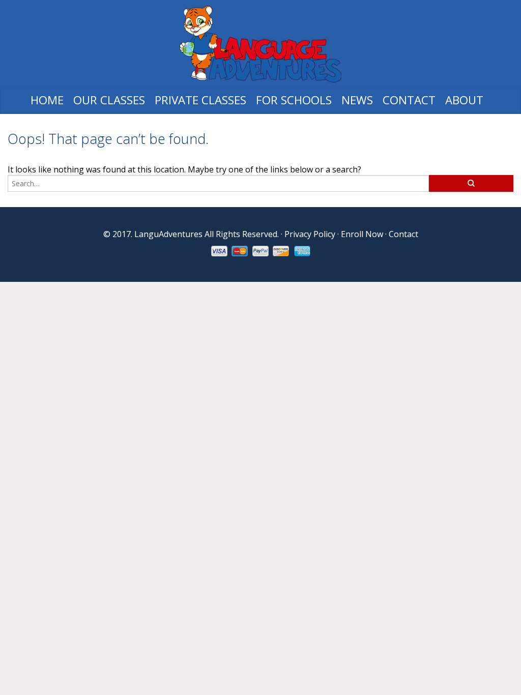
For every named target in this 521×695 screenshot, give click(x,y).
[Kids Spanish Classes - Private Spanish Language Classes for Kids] (260, 43)
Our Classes (109, 100)
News (357, 100)
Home (47, 100)
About (464, 100)
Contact (409, 100)
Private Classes (200, 100)
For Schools (294, 100)
